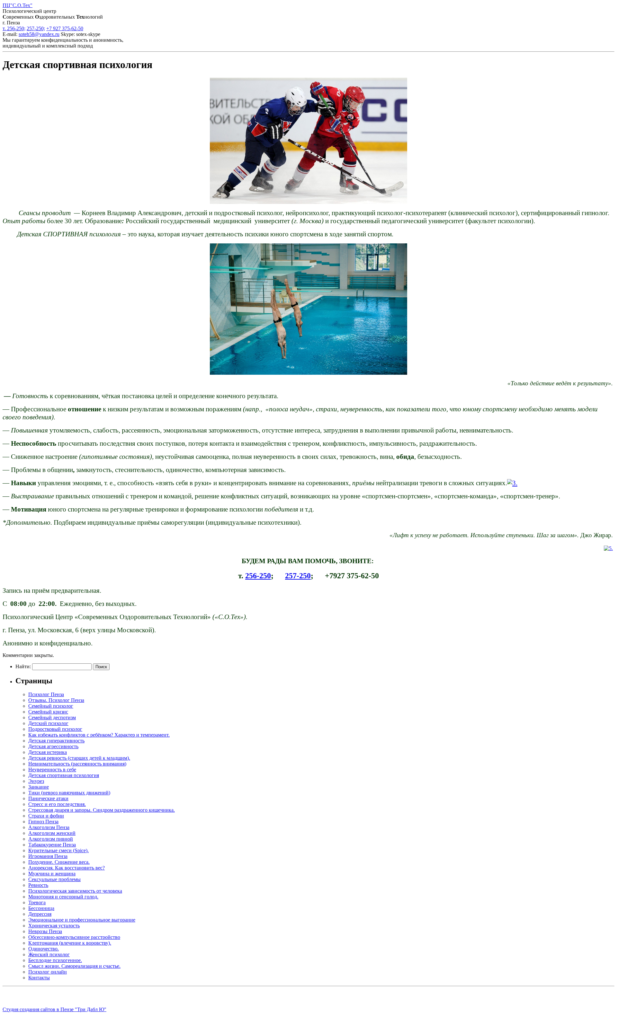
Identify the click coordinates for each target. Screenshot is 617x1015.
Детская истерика (47, 752)
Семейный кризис (48, 711)
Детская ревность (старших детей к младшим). (79, 758)
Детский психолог (48, 723)
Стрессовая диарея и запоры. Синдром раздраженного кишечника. (101, 810)
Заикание (38, 787)
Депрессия (39, 914)
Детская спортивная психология (63, 775)
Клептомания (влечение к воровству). (69, 943)
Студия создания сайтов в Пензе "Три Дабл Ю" (54, 1009)
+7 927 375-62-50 (64, 28)
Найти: (23, 666)
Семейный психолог (50, 706)
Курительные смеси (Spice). (58, 850)
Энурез (36, 781)
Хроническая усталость (54, 925)
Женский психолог (49, 954)
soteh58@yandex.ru (39, 34)
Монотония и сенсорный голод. (63, 896)
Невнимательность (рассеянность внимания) (77, 763)
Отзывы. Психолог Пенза (56, 700)
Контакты (39, 977)
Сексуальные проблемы (54, 879)
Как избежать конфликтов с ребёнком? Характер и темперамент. (99, 735)
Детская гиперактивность (56, 740)
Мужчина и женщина (52, 873)
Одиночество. (43, 948)
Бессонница (41, 908)
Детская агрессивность (53, 746)
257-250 (298, 576)
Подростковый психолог (55, 729)
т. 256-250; (14, 28)
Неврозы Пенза (45, 931)
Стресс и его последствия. (57, 804)
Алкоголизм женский (52, 833)
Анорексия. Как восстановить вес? (66, 868)
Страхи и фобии (46, 815)
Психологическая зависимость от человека (75, 891)
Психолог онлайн (47, 972)
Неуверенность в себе (52, 769)
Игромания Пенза (47, 856)
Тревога (37, 902)
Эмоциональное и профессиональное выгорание (81, 920)
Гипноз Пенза (43, 821)
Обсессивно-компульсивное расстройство (74, 937)
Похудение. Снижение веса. (59, 862)
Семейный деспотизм (52, 717)
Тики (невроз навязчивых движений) (69, 792)
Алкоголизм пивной (50, 839)
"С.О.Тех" (17, 5)
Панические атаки (48, 798)
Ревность (38, 885)
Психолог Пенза (46, 694)
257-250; (36, 28)
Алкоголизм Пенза (48, 827)
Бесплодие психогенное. (55, 960)
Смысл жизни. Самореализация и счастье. (74, 966)
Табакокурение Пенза (52, 844)
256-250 (258, 576)
